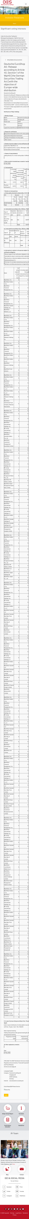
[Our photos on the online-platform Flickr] (14, 1209)
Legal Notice (18, 1213)
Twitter (8, 1191)
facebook (9, 1187)
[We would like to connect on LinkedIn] (17, 1209)
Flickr (21, 1187)
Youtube (22, 1191)
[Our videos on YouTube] (23, 1209)
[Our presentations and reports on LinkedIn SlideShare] (20, 1209)
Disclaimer (25, 1213)
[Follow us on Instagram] (11, 1209)
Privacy (14, 1215)
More (13, 1164)
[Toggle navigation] (26, 4)
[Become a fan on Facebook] (6, 1209)
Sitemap (12, 1213)
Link (8, 1109)
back (6, 1095)
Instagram (9, 1195)
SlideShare (22, 1195)
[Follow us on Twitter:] (9, 1209)
